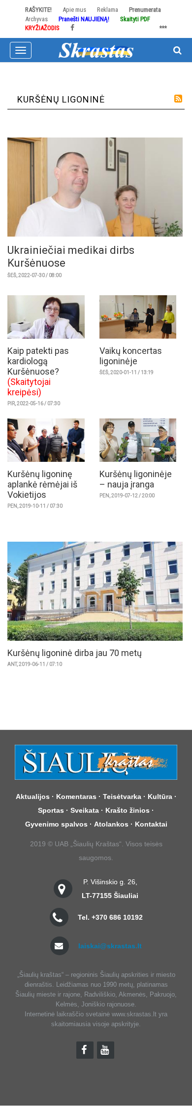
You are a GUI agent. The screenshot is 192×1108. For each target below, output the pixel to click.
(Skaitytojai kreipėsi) (29, 387)
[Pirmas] (96, 49)
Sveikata (84, 810)
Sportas (51, 810)
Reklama (107, 9)
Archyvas (36, 19)
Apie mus (74, 9)
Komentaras (76, 796)
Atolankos (111, 824)
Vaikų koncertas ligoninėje (130, 356)
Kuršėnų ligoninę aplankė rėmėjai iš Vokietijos (42, 484)
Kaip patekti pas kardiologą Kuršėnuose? (38, 361)
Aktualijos (33, 796)
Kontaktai (151, 824)
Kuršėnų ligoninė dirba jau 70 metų (74, 653)
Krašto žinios (127, 810)
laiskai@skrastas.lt (110, 946)
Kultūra (160, 796)
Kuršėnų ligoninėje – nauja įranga (135, 479)
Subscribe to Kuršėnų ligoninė (178, 99)
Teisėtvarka (122, 796)
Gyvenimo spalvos (56, 824)
